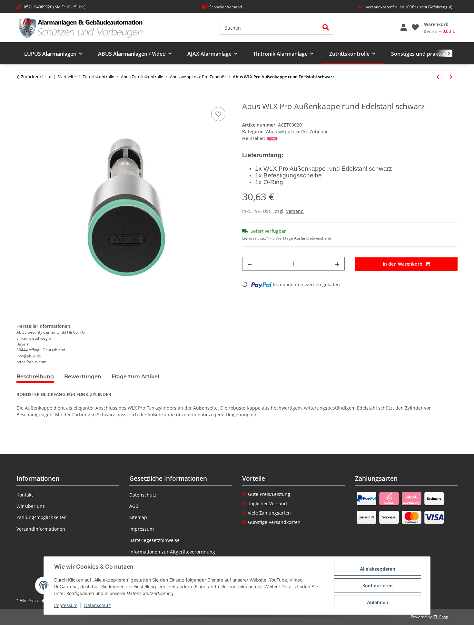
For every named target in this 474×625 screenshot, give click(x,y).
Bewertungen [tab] (82, 377)
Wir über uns (30, 506)
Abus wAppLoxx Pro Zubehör (297, 131)
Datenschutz (97, 605)
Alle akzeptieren (377, 569)
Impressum (65, 605)
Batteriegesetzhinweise (154, 540)
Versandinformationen (40, 529)
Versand (295, 211)
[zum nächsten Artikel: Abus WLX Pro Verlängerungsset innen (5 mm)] (451, 77)
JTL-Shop (440, 617)
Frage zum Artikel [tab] (135, 377)
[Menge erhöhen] (337, 263)
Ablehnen (377, 602)
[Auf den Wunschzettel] (218, 114)
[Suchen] (326, 28)
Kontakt (24, 495)
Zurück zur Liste (36, 77)
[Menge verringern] (249, 263)
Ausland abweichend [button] (312, 238)
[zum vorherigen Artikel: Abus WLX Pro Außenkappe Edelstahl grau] (437, 77)
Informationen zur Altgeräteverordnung (172, 552)
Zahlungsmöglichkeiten (41, 517)
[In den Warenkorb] (21, 98)
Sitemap (138, 517)
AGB (133, 506)
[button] (403, 27)
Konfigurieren (377, 585)
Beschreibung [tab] (35, 377)
